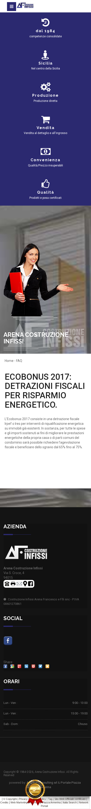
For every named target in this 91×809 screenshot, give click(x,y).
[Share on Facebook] (5, 666)
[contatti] (19, 583)
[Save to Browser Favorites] (47, 666)
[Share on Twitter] (40, 666)
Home (9, 361)
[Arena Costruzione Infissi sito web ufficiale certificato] (35, 792)
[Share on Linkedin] (26, 666)
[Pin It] (33, 666)
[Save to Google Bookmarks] (12, 666)
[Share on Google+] (19, 666)
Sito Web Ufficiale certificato (70, 798)
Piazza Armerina (51, 802)
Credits (4, 802)
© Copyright (10, 798)
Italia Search (70, 802)
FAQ (19, 361)
